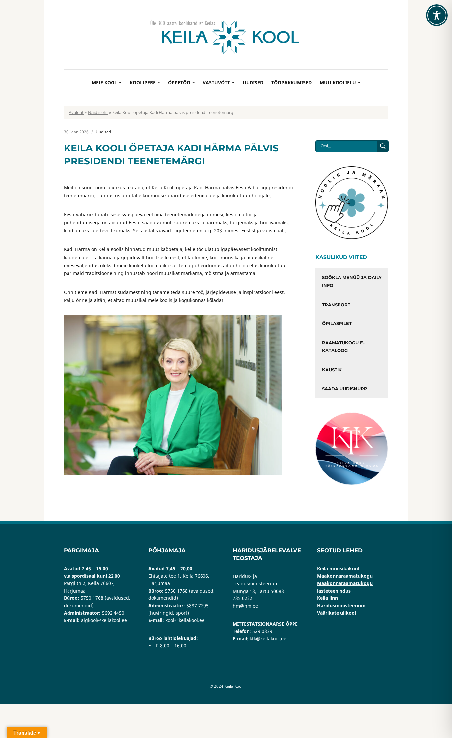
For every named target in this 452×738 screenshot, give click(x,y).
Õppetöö (179, 82)
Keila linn (327, 598)
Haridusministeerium (341, 605)
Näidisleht (98, 112)
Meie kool (104, 82)
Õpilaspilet (337, 323)
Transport (336, 304)
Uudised (253, 82)
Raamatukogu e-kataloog (343, 346)
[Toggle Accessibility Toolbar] (437, 15)
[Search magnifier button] (382, 146)
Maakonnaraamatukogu (345, 576)
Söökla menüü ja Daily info (352, 281)
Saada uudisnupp (344, 388)
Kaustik (332, 369)
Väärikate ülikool (336, 613)
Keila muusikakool (338, 568)
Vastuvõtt (216, 82)
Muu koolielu (338, 82)
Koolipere (143, 82)
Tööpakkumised (291, 82)
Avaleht (76, 112)
